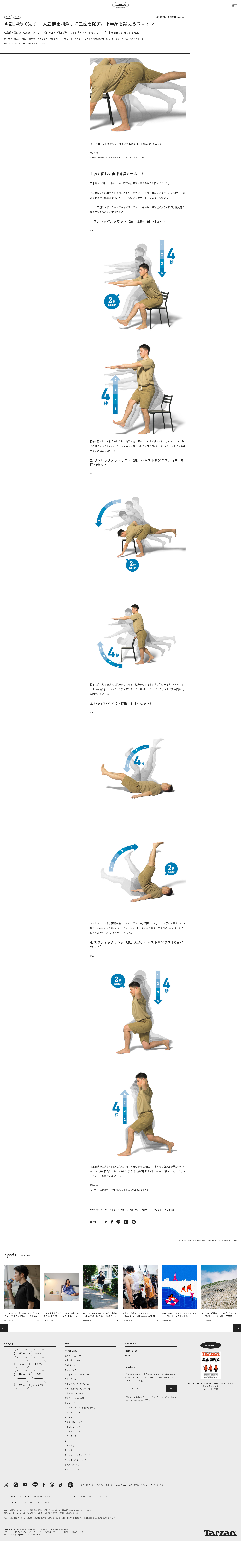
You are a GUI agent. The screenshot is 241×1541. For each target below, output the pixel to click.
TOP (176, 1240)
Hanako (56, 1497)
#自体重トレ (147, 1210)
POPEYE (99, 1497)
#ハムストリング (112, 1210)
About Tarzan (121, 1485)
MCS (107, 1497)
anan (6, 1497)
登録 (171, 1388)
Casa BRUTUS (25, 1497)
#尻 (131, 1210)
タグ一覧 (100, 1485)
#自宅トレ (158, 1210)
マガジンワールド (26, 1502)
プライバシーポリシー (42, 1502)
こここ (6, 1502)
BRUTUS (14, 1497)
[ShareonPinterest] (134, 1222)
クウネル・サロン (87, 1497)
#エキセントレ (96, 1210)
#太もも (124, 1210)
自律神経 (123, 197)
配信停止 (148, 1400)
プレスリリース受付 (158, 1485)
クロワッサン (38, 1497)
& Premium (65, 1497)
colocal (75, 1497)
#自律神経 (169, 1210)
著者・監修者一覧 (87, 1485)
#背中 (137, 1210)
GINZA (47, 1497)
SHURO (14, 1502)
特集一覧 (109, 1485)
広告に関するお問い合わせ (138, 1485)
